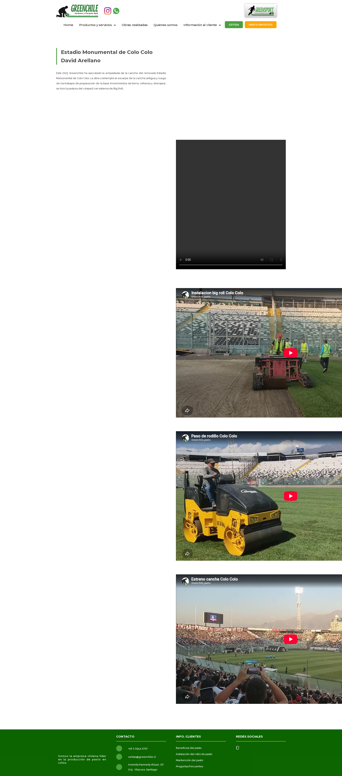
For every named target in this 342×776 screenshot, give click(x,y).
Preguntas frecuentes (189, 766)
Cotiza (234, 24)
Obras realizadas (135, 25)
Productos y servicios (95, 25)
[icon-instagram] (237, 748)
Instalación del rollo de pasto (194, 754)
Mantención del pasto (189, 760)
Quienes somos (166, 25)
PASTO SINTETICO (261, 24)
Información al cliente (200, 25)
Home (68, 25)
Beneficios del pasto (188, 747)
